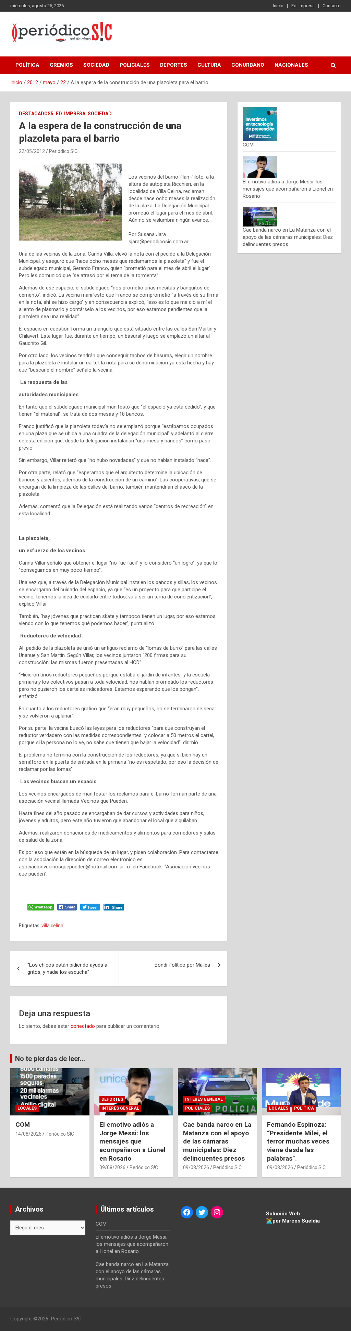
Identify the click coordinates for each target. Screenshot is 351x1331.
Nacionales (291, 65)
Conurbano (247, 65)
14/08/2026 (28, 1134)
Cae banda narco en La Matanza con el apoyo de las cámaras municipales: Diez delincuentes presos (288, 237)
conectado (83, 1026)
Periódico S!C (63, 151)
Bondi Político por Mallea (182, 965)
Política (27, 65)
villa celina (52, 925)
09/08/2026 (112, 1167)
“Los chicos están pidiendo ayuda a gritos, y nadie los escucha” (67, 968)
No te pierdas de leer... (50, 1059)
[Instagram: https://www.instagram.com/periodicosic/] (217, 1212)
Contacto (332, 5)
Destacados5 (36, 113)
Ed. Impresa (303, 5)
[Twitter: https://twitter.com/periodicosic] (202, 1212)
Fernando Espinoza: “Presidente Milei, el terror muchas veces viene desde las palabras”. (298, 1141)
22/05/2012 (32, 151)
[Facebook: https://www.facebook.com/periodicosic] (187, 1212)
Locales (27, 1108)
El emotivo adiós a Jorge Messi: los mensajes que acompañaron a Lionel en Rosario (288, 189)
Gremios (61, 65)
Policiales (135, 65)
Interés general (120, 1108)
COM (248, 145)
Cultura (209, 65)
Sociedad (96, 65)
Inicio (278, 5)
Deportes (173, 65)
